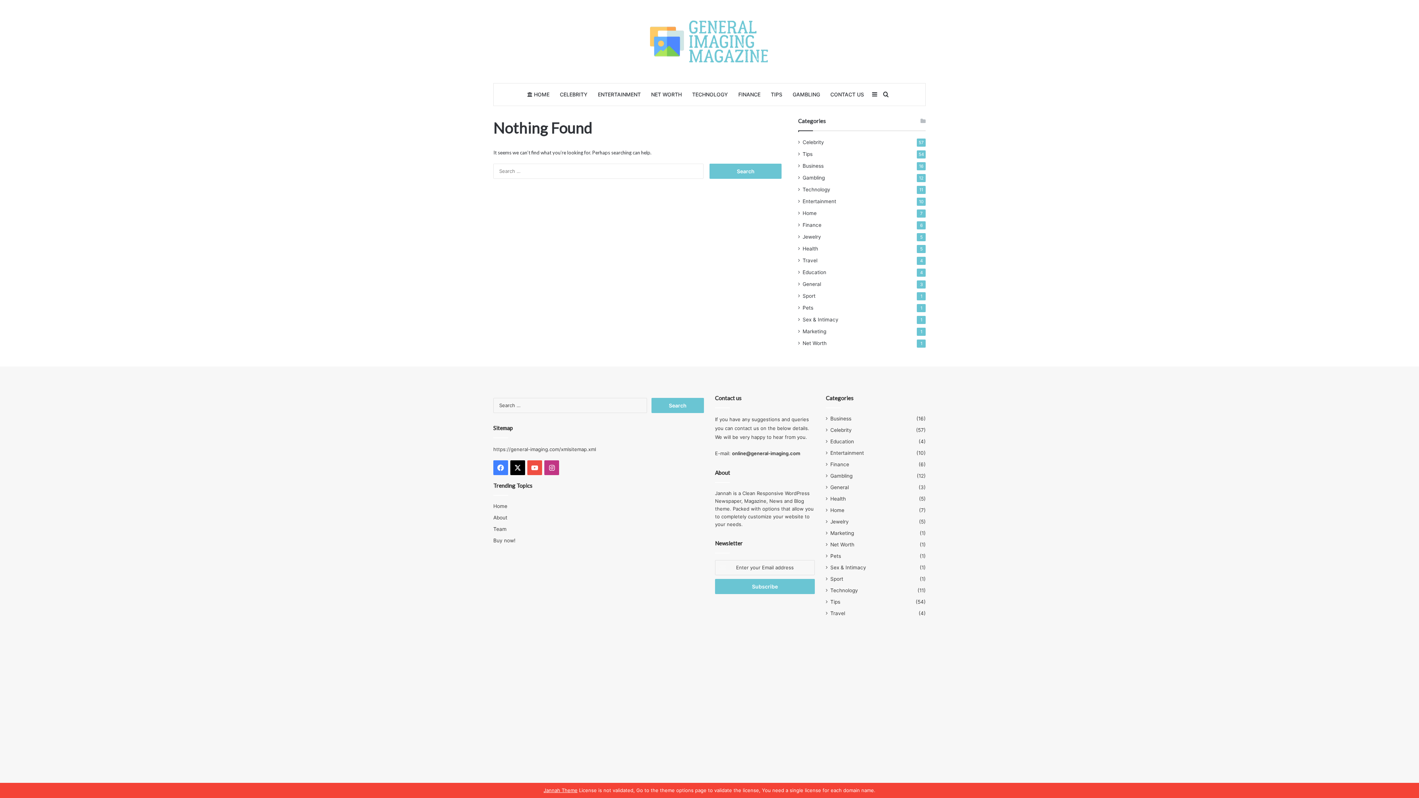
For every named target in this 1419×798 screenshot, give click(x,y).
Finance (749, 94)
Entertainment (619, 94)
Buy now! (504, 540)
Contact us (847, 94)
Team (500, 529)
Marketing (814, 331)
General (812, 284)
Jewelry (812, 237)
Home (540, 94)
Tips (776, 94)
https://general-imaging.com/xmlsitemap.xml (544, 449)
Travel (810, 260)
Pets (808, 308)
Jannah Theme (561, 790)
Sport (809, 296)
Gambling (806, 94)
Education (814, 272)
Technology (710, 94)
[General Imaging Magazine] (709, 41)
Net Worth (666, 94)
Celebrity (574, 94)
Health (810, 249)
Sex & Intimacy (820, 320)
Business (813, 166)
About (500, 518)
